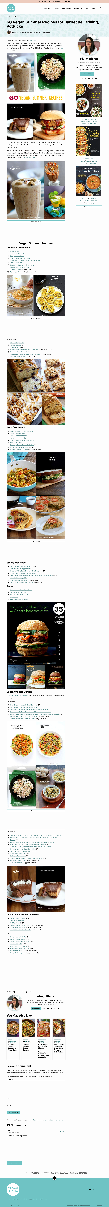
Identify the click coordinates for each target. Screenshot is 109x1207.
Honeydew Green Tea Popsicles (20, 930)
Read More (36, 1008)
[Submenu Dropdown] (51, 8)
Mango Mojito (14, 251)
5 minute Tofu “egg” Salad (18, 578)
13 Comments (46, 32)
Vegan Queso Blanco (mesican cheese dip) (24, 349)
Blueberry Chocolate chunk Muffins (22, 445)
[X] (55, 1008)
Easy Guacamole (15, 347)
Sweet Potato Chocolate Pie (19, 948)
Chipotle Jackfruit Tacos (18, 592)
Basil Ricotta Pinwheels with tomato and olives (26, 354)
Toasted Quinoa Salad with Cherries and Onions (26, 858)
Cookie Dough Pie (16, 944)
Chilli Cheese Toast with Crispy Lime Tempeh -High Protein (59, 1048)
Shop (87, 8)
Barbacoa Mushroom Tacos (19, 594)
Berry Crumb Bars (16, 442)
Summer (14, 16)
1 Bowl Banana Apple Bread (19, 436)
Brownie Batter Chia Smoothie (20, 267)
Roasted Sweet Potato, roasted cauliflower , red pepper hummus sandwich (35, 714)
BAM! (88, 121)
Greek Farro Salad (16, 863)
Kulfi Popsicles (14, 923)
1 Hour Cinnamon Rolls (17, 433)
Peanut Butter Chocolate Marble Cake (22, 440)
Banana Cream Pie (16, 950)
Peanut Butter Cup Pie (17, 953)
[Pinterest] (58, 1008)
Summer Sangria (15, 269)
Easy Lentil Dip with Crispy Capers (27, 1047)
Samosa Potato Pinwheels (18, 352)
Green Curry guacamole (18, 356)
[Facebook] (51, 1008)
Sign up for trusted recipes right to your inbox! (54, 1)
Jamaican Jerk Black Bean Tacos (21, 590)
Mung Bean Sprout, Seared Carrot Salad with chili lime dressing (31, 847)
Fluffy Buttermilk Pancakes (19, 449)
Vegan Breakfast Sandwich (19, 580)
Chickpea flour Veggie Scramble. (21, 566)
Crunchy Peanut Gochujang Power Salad (12, 1047)
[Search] (100, 8)
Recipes (47, 8)
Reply (62, 1131)
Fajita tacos (14, 597)
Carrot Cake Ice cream (17, 918)
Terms (75, 1205)
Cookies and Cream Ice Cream (20, 925)
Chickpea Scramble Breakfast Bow (21, 582)
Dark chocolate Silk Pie (17, 939)
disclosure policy (31, 40)
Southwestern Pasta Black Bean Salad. (23, 849)
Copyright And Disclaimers (84, 1205)
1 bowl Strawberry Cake (18, 438)
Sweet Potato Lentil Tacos (19, 599)
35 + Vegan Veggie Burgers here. (18, 695)
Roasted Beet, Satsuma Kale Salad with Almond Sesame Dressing (32, 842)
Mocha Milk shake (16, 263)
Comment (11, 1079)
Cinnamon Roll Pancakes (18, 447)
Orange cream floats (17, 256)
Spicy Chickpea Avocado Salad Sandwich (24, 705)
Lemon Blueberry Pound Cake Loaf (21, 431)
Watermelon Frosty (16, 272)
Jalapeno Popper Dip (17, 343)
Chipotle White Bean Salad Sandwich (22, 719)
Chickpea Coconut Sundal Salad (20, 851)
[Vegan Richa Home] (11, 8)
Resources (78, 8)
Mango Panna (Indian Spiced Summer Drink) (25, 260)
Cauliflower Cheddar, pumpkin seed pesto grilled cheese (29, 709)
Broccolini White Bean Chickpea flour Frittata (25, 571)
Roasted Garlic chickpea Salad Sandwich (23, 716)
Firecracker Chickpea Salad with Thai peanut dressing (28, 844)
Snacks (25, 1039)
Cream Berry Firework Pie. (19, 946)
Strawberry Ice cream (17, 920)
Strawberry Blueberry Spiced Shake (22, 265)
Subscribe (23, 1199)
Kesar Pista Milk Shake (17, 253)
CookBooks (66, 8)
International (92, 123)
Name (9, 1099)
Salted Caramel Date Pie (18, 937)
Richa (16, 32)
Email (9, 1105)
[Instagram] (44, 1008)
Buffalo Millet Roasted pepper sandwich (23, 707)
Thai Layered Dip (15, 345)
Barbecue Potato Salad (18, 860)
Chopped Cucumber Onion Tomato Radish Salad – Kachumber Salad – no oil (35, 835)
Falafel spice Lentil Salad (18, 853)
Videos (56, 8)
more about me (86, 74)
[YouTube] (48, 1008)
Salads (10, 1039)
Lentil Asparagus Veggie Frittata (20, 569)
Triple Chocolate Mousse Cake (20, 941)
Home (9, 16)
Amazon (85, 119)
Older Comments (14, 1163)
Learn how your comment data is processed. (48, 1120)
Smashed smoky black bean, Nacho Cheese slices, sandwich (30, 712)
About (94, 8)
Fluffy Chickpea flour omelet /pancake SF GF (25, 573)
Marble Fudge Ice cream (18, 927)
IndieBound (94, 201)
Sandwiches (42, 1039)
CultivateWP (99, 1205)
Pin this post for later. (30, 157)
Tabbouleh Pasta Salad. (18, 856)
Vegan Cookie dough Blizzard (20, 258)
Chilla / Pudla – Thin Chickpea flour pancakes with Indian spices (31, 575)
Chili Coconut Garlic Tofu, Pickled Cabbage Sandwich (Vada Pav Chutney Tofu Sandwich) (43, 1051)
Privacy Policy (70, 1205)
